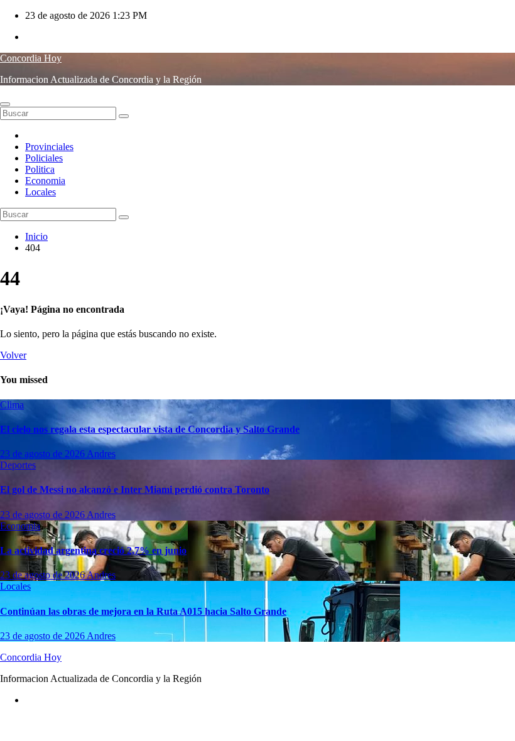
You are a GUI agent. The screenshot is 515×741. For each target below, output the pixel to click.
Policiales (44, 158)
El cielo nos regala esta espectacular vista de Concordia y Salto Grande (150, 429)
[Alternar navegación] (5, 104)
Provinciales (49, 146)
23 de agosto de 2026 (43, 453)
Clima (12, 404)
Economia (45, 180)
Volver (13, 355)
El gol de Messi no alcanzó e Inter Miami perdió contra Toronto (134, 489)
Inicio (36, 236)
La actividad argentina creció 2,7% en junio (93, 550)
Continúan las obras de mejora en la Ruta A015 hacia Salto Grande (143, 611)
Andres (101, 453)
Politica (40, 169)
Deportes (18, 465)
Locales (40, 192)
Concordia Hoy (31, 58)
